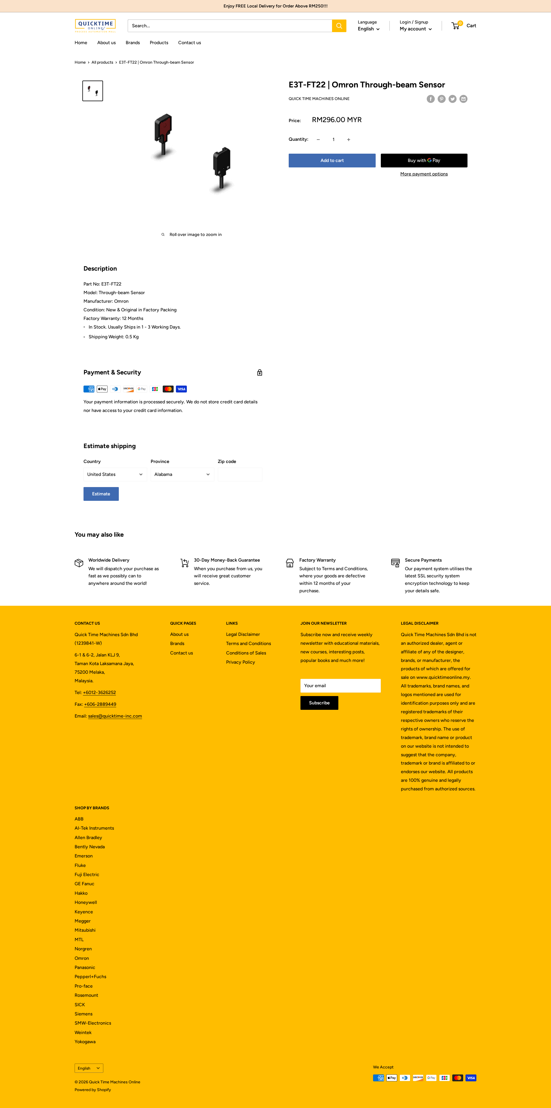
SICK (80, 1004)
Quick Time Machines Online (319, 98)
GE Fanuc (84, 883)
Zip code (227, 461)
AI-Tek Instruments (94, 828)
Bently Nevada (90, 846)
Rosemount (86, 995)
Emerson (84, 856)
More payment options (424, 174)
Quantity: (299, 139)
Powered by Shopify (93, 1089)
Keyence (84, 911)
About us (106, 42)
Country (92, 461)
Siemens (83, 1014)
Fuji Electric (87, 874)
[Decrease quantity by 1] (318, 140)
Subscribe (319, 703)
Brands (133, 42)
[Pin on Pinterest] (442, 98)
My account (413, 29)
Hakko (81, 893)
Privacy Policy (240, 662)
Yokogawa (85, 1041)
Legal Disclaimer (243, 634)
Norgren (83, 948)
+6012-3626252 (99, 692)
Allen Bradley (88, 837)
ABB (79, 819)
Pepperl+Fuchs (90, 976)
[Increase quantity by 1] (349, 140)
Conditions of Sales (246, 653)
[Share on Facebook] (431, 98)
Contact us (189, 42)
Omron (82, 958)
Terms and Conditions (248, 643)
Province (160, 461)
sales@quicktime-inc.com (115, 716)
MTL (79, 939)
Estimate (101, 494)
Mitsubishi (85, 930)
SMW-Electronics (93, 1023)
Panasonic (85, 967)
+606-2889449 (100, 704)
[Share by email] (463, 98)
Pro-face (84, 986)
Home (81, 42)
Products (159, 42)
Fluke (80, 865)
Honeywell (86, 902)
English (84, 1068)
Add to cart (332, 160)
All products (102, 62)
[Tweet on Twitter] (453, 98)
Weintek (83, 1032)
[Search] (339, 25)
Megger (83, 921)
